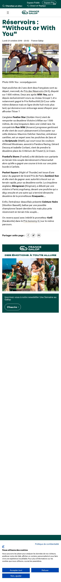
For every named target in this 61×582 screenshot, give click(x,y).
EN (54, 4)
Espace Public (33, 3)
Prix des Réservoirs (34, 91)
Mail (39, 235)
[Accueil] (30, 12)
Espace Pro (49, 2)
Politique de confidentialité (47, 543)
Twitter (33, 235)
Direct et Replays (38, 6)
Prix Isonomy (30, 221)
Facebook (28, 235)
